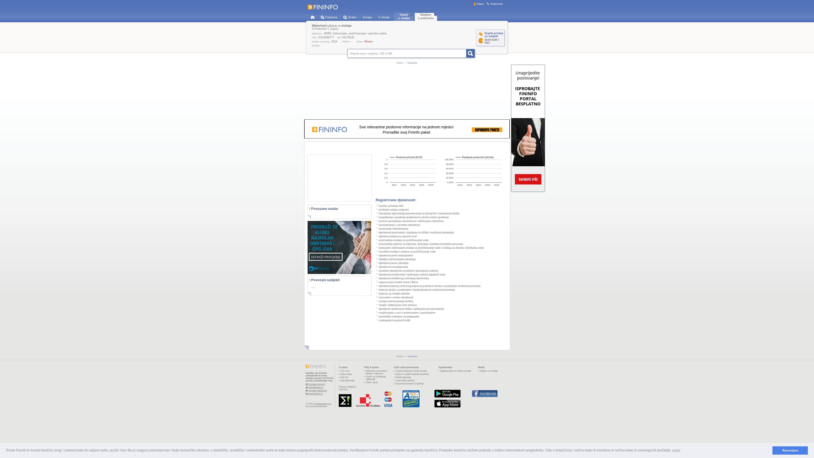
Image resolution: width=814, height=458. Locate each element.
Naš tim (344, 377)
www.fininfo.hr (316, 393)
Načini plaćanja (403, 377)
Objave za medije (489, 371)
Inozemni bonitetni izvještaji (409, 383)
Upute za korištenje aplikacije (376, 377)
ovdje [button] (676, 450)
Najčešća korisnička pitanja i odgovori (376, 372)
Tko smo (345, 371)
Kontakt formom (317, 384)
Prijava (480, 4)
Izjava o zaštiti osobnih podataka (412, 374)
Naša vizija (346, 374)
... (313, 286)
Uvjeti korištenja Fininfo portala (411, 371)
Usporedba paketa (405, 380)
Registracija (497, 4)
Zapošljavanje (347, 380)
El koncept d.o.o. (323, 403)
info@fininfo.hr (316, 387)
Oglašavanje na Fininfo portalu (455, 371)
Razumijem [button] (790, 450)
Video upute (372, 382)
